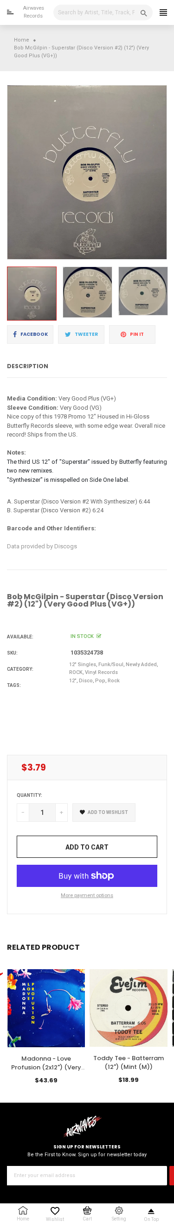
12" (73, 681)
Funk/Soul (110, 665)
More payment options (87, 895)
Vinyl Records (101, 672)
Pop (100, 681)
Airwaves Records (33, 12)
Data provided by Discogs (42, 546)
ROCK (76, 672)
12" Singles (82, 665)
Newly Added (141, 665)
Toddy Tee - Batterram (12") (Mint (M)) (128, 1063)
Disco (86, 681)
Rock (114, 681)
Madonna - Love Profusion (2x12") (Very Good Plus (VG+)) (46, 1067)
